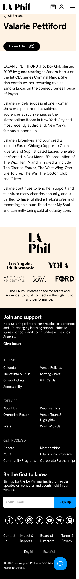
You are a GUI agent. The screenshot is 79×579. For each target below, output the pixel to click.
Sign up (65, 502)
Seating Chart (50, 374)
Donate (8, 448)
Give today (12, 344)
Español (49, 552)
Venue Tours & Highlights (51, 417)
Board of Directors (47, 538)
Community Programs (19, 461)
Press (7, 426)
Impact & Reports (26, 538)
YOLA (7, 454)
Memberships (50, 448)
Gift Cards (47, 380)
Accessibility (12, 387)
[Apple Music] (70, 520)
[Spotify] (60, 520)
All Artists (15, 16)
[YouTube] (50, 520)
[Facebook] (9, 520)
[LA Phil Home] (16, 6)
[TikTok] (39, 520)
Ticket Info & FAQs (16, 374)
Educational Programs (56, 454)
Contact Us (9, 538)
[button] (72, 7)
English (29, 552)
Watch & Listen (51, 408)
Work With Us (50, 426)
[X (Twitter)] (19, 520)
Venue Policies (51, 368)
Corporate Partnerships (58, 461)
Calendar (10, 368)
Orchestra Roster (16, 415)
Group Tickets (13, 380)
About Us (10, 408)
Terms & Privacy (67, 538)
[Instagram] (29, 520)
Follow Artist (18, 46)
